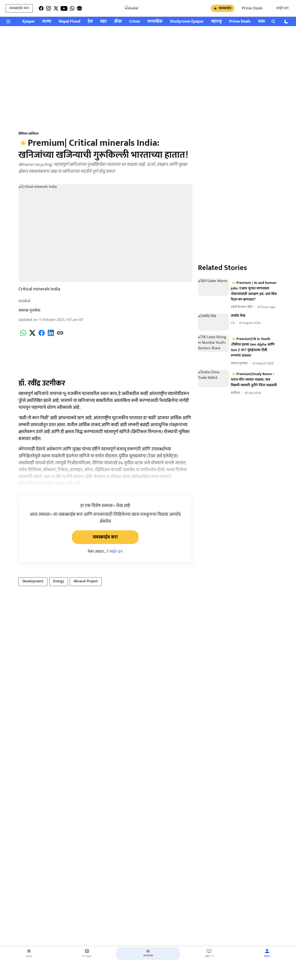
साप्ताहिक (155, 21)
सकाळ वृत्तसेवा (29, 310)
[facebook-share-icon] (41, 335)
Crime (134, 21)
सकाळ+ (267, 956)
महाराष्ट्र (216, 21)
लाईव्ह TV (209, 956)
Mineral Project (86, 581)
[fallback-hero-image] (213, 287)
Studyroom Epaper (187, 21)
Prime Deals (252, 8)
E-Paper (87, 956)
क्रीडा (118, 21)
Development (32, 581)
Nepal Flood (69, 21)
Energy (58, 581)
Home (29, 956)
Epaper (28, 21)
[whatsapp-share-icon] (23, 335)
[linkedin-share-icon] (51, 335)
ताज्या (46, 21)
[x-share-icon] (32, 335)
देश (90, 21)
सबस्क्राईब (225, 8)
